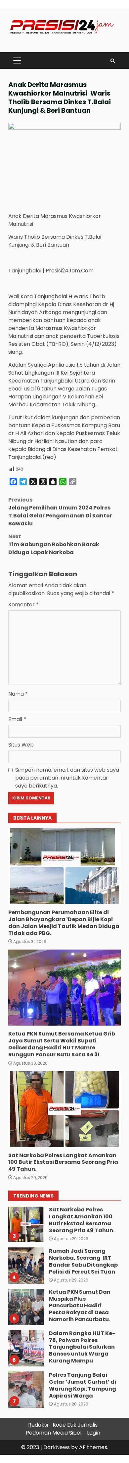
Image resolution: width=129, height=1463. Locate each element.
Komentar (23, 604)
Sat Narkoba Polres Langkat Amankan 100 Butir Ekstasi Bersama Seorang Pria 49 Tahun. (64, 1109)
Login (93, 1433)
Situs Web (21, 745)
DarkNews (56, 1447)
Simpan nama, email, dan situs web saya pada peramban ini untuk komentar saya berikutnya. (67, 778)
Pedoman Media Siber (54, 1433)
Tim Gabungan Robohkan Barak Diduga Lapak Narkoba (53, 544)
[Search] (112, 60)
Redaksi (38, 1425)
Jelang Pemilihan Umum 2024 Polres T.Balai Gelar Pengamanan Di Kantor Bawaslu (60, 511)
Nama (18, 694)
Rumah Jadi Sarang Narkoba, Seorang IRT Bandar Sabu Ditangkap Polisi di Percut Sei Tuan (26, 1265)
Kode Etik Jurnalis (75, 1425)
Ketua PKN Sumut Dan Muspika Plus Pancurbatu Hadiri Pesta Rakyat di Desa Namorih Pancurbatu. (26, 1307)
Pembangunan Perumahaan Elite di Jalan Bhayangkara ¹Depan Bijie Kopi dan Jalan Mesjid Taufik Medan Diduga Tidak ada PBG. (64, 866)
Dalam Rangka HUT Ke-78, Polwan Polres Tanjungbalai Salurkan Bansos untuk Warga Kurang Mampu (26, 1348)
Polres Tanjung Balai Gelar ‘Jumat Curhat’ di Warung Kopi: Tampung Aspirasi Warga (26, 1389)
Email (17, 719)
